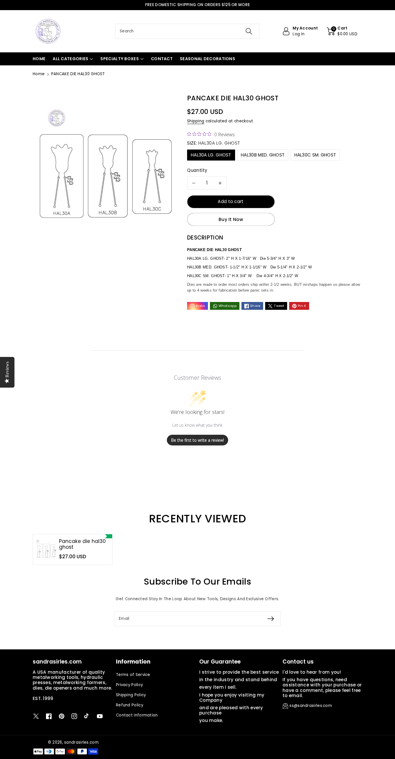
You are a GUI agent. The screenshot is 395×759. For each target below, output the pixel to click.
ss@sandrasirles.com (310, 705)
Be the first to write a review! (197, 440)
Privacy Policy (129, 685)
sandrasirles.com (81, 742)
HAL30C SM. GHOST (315, 155)
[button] (342, 31)
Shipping (195, 121)
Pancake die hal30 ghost (82, 544)
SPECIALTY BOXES (119, 59)
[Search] (249, 31)
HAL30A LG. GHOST (211, 155)
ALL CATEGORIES (70, 59)
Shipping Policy (131, 695)
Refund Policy (129, 705)
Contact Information (137, 715)
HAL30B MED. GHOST (263, 155)
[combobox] (187, 31)
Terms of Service (133, 674)
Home (39, 74)
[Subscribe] (271, 618)
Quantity (197, 170)
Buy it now (231, 219)
